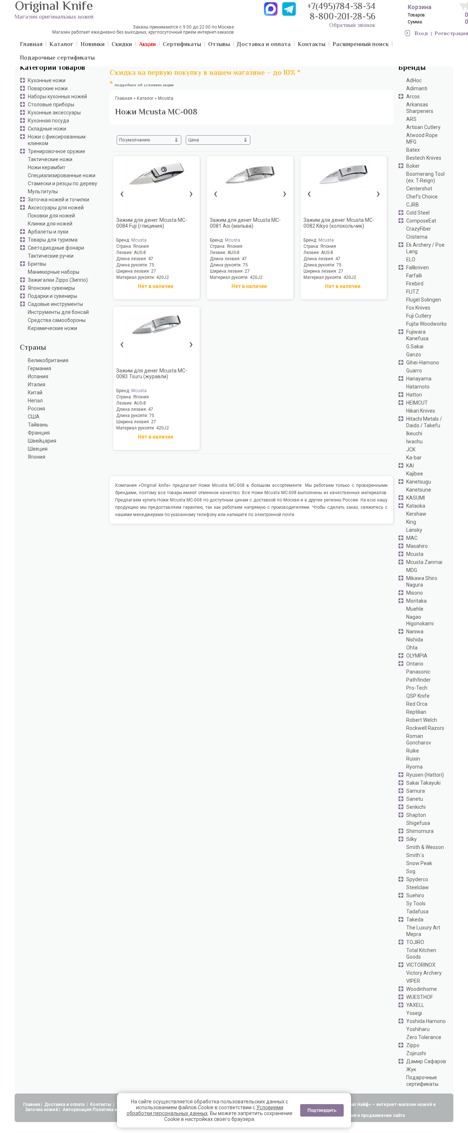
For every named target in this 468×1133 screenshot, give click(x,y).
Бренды (412, 68)
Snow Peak (419, 863)
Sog (410, 871)
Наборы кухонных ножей (57, 96)
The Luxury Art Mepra (423, 931)
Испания (38, 376)
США (33, 417)
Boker (413, 166)
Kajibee (414, 474)
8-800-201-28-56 (342, 17)
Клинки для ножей (50, 224)
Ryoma (414, 767)
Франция (39, 433)
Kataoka (415, 506)
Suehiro (415, 895)
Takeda (414, 919)
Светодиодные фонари (56, 248)
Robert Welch (421, 720)
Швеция (38, 449)
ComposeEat (421, 221)
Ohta (412, 648)
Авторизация (77, 1109)
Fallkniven (417, 267)
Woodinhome (421, 989)
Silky (411, 839)
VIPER (413, 981)
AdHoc (414, 80)
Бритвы (37, 264)
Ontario (414, 664)
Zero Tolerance (423, 1037)
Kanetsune (418, 490)
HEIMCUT (417, 403)
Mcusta (414, 554)
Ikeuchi (414, 433)
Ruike (412, 751)
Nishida (414, 640)
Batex (413, 150)
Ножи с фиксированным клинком (57, 140)
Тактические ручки (50, 256)
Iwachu (414, 441)
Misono (414, 593)
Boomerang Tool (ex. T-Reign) (425, 177)
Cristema (416, 237)
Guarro (414, 371)
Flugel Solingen (423, 300)
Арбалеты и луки (48, 232)
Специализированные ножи (61, 175)
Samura (415, 791)
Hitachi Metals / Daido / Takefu (424, 422)
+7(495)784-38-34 (341, 7)
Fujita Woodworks (426, 324)
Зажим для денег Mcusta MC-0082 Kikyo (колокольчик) (338, 223)
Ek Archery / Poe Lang (425, 248)
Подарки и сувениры (52, 296)
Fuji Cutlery (418, 316)
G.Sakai (414, 346)
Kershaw (416, 514)
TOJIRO (415, 942)
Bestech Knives (423, 158)
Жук (411, 1069)
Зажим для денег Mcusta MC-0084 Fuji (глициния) (151, 223)
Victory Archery (424, 973)
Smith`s (415, 855)
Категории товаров (52, 68)
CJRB (412, 205)
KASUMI (415, 498)
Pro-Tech (416, 688)
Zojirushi (416, 1053)
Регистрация (451, 34)
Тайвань (38, 425)
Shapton (416, 815)
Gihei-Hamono (422, 362)
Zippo (412, 1045)
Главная (31, 1104)
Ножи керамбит (46, 167)
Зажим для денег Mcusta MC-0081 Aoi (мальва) (245, 223)
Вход (421, 34)
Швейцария (42, 441)
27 (153, 271)
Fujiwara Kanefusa (417, 335)
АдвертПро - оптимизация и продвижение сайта (351, 1115)
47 (150, 258)
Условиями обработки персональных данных (205, 1110)
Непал (35, 400)
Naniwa (414, 631)
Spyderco (417, 879)
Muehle (414, 609)
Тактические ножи (50, 159)
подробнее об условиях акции (144, 85)
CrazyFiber (418, 229)
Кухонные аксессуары (54, 112)
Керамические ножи (52, 328)
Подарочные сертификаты (422, 1081)
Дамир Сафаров (426, 1061)
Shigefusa (418, 823)
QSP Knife (418, 696)
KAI (410, 466)
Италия (36, 384)
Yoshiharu (418, 1029)
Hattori (414, 395)
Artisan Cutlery (423, 127)
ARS (411, 119)
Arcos (413, 96)
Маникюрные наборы (53, 272)
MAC (412, 538)
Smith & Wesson (425, 847)
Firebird (414, 284)
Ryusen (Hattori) (425, 775)
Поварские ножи (48, 88)
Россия (36, 409)
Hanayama (418, 379)
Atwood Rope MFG (422, 138)
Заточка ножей (41, 1109)
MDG (411, 570)
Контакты (101, 1104)
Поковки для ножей (51, 216)
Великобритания (48, 360)
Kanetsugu (418, 482)
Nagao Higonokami (420, 620)
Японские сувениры (51, 288)
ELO (410, 259)
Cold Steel (418, 213)
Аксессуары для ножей (56, 208)
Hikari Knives (420, 411)
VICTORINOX (420, 965)
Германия (39, 368)
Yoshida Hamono (426, 1021)
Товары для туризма (53, 240)
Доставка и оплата (65, 1104)
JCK (410, 449)
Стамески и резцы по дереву (62, 183)
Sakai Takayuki (423, 783)
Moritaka (416, 601)
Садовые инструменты (55, 304)
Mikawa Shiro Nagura (421, 581)
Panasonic (418, 672)
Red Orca (416, 704)
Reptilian (416, 712)
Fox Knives (418, 308)
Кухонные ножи (46, 80)
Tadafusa (417, 911)
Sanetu (414, 799)
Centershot (419, 189)
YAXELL (415, 1005)
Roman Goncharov (418, 739)
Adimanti (416, 88)
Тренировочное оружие (56, 151)
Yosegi (414, 1013)
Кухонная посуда (48, 121)
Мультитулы (43, 191)
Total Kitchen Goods (421, 953)
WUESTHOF (419, 997)
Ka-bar (414, 458)
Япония (36, 457)
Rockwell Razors (425, 728)
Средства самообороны (57, 320)
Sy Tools (416, 903)
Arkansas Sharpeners (419, 108)
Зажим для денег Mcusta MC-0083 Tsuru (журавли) (151, 373)
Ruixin (413, 759)
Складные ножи (47, 129)
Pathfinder (418, 680)
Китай (35, 392)
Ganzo (413, 354)
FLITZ (412, 292)
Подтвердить (321, 1110)
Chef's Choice (422, 197)
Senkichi (416, 807)
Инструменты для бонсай (58, 312)
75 (151, 265)
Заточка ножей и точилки (58, 199)
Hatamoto (418, 387)
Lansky (414, 530)
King (411, 522)
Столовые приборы (51, 104)
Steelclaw (417, 887)
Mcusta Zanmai (424, 562)
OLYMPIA (416, 656)
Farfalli (414, 275)
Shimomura (420, 831)
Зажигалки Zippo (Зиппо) (58, 280)
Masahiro (417, 546)
